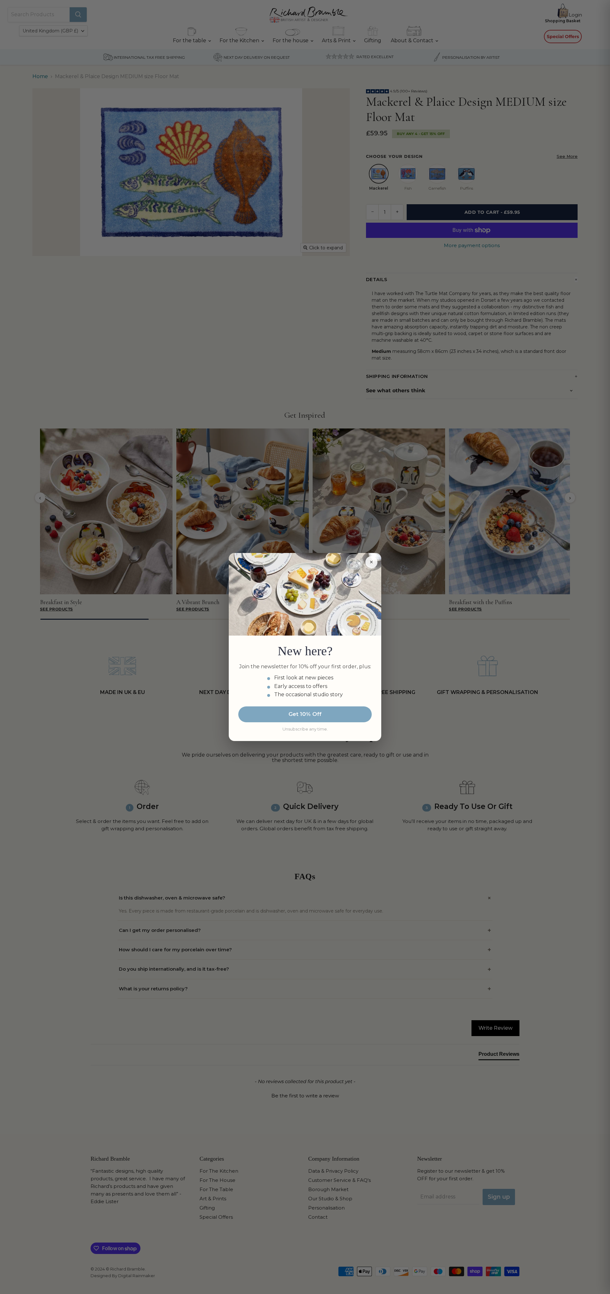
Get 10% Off (305, 714)
